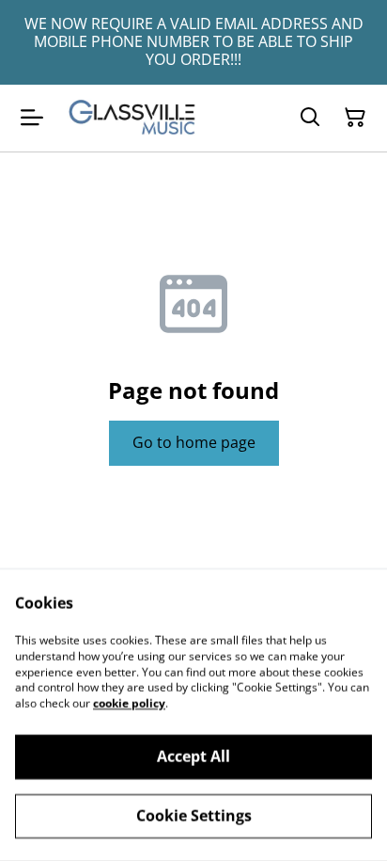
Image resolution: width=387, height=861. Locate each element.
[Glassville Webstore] (132, 118)
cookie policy (129, 703)
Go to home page (193, 442)
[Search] (310, 117)
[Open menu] (31, 117)
